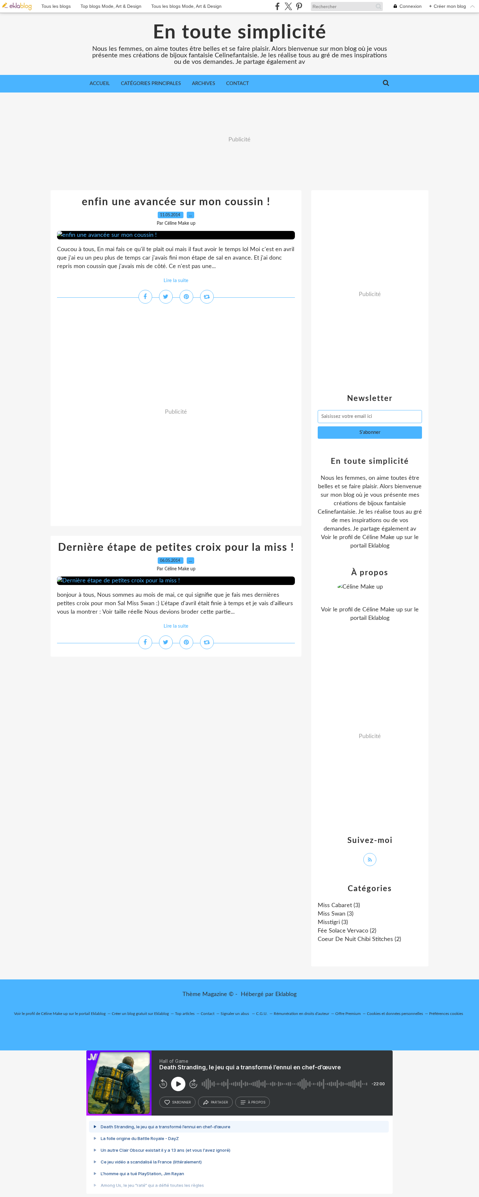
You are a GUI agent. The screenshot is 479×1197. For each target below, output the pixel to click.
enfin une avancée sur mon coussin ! (176, 202)
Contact (237, 83)
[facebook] (277, 6)
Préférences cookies (446, 1014)
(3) (339, 905)
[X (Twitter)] (288, 6)
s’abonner (181, 1102)
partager (219, 1102)
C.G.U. (262, 1014)
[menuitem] (100, 84)
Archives (203, 83)
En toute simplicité (240, 32)
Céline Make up (382, 537)
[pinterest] (299, 6)
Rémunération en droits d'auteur (301, 1014)
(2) (347, 931)
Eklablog (286, 994)
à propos (256, 1102)
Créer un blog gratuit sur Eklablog (140, 1014)
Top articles (185, 1014)
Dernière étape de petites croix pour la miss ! (176, 547)
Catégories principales (151, 83)
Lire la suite (176, 280)
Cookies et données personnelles (395, 1014)
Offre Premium (348, 1014)
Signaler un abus (235, 1014)
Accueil (100, 83)
